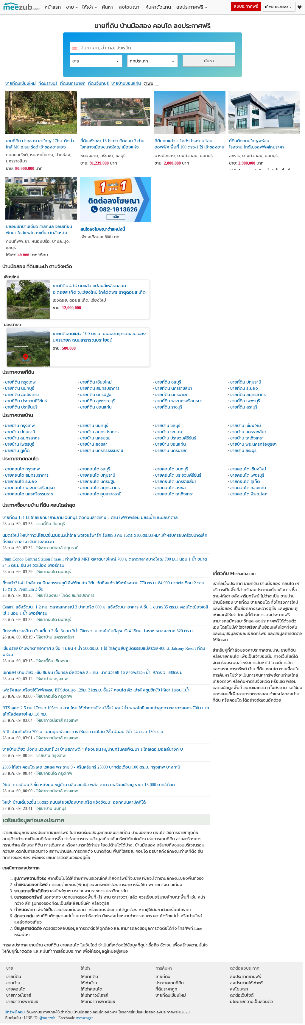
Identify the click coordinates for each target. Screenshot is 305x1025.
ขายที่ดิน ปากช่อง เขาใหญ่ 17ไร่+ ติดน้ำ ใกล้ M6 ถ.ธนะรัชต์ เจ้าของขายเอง (40, 144)
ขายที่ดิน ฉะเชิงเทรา (22, 394)
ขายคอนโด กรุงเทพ (22, 469)
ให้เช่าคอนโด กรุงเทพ (54, 696)
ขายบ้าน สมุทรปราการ (99, 432)
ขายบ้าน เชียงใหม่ (245, 425)
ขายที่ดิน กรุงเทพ (20, 382)
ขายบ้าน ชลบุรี (167, 425)
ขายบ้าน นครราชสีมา (248, 432)
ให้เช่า (87, 7)
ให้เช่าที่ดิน (89, 976)
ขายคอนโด (15, 989)
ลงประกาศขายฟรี (245, 976)
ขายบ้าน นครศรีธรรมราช (101, 450)
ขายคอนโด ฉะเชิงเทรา (174, 494)
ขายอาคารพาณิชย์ (22, 1001)
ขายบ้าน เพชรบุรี (19, 444)
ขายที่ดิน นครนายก (172, 394)
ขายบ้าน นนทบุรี (94, 425)
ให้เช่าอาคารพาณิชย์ (98, 1001)
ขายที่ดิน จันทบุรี (50, 524)
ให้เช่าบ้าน (89, 983)
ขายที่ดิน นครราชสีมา (173, 388)
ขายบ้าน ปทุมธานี (20, 432)
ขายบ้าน (13, 983)
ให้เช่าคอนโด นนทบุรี (53, 571)
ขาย (70, 7)
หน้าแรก (53, 7)
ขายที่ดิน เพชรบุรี (245, 401)
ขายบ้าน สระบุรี (243, 450)
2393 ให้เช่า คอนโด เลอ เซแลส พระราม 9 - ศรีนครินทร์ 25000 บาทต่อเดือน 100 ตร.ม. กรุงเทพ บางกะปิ (91, 767)
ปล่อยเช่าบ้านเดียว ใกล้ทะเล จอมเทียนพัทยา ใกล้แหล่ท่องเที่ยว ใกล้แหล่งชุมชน (39, 230)
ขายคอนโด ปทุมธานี (97, 475)
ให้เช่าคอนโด (91, 989)
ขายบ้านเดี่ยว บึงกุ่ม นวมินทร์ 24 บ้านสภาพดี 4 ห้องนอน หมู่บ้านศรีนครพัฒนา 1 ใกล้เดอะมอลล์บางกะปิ (92, 749)
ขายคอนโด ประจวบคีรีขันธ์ (178, 475)
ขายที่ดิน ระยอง (244, 388)
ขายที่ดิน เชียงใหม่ (96, 382)
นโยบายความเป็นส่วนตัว (251, 1001)
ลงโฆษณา (129, 7)
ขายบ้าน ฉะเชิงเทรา (247, 438)
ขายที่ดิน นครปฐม (95, 394)
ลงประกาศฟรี (189, 7)
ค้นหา (107, 7)
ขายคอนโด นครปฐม (98, 481)
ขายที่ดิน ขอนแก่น (96, 407)
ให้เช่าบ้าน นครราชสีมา (55, 637)
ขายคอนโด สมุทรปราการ (27, 475)
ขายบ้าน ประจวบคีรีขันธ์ (175, 438)
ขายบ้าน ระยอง (168, 432)
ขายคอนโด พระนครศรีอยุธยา (31, 488)
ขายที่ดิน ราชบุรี (168, 407)
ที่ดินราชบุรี (47, 83)
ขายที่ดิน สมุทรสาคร (248, 394)
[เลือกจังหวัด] (74, 48)
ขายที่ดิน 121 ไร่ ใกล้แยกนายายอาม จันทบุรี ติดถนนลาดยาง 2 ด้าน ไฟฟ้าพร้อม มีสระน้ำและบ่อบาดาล (90, 517)
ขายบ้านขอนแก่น (126, 83)
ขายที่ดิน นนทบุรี (19, 388)
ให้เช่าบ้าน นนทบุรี (51, 808)
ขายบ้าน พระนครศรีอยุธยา (253, 444)
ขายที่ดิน (13, 976)
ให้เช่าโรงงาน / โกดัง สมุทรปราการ (65, 595)
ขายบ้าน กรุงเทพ (20, 425)
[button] (96, 61)
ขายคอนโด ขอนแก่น (248, 488)
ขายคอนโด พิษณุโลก (248, 494)
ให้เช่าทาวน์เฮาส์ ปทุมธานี (57, 548)
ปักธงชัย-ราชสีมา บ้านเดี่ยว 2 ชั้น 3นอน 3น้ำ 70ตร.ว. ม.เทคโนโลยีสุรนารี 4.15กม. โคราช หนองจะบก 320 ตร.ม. (98, 631)
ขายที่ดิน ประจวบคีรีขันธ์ (26, 401)
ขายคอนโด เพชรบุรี (247, 475)
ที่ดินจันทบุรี (98, 83)
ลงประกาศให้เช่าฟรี (246, 983)
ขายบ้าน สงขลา (94, 444)
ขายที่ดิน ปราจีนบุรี (21, 407)
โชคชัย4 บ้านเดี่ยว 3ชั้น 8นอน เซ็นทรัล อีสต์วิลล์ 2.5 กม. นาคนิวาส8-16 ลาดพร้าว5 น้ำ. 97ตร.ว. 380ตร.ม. (93, 672)
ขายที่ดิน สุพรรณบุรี (97, 401)
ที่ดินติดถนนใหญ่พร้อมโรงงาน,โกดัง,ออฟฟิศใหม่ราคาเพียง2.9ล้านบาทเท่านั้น (256, 145)
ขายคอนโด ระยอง (21, 481)
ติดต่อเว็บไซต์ (241, 995)
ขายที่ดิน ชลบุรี (168, 382)
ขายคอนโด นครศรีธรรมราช (29, 494)
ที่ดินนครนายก (72, 83)
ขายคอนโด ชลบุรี (95, 469)
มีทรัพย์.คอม (15, 1012)
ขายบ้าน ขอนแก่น (170, 444)
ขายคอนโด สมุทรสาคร (100, 488)
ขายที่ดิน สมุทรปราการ (99, 388)
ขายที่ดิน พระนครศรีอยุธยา (179, 401)
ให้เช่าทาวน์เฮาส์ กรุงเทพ (57, 720)
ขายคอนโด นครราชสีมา (175, 481)
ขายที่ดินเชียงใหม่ (20, 83)
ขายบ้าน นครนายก (171, 450)
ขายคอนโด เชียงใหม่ (248, 469)
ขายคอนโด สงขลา (171, 488)
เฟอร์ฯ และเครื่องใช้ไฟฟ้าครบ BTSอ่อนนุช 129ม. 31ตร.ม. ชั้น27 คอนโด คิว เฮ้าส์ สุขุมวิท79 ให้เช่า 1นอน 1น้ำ (95, 690)
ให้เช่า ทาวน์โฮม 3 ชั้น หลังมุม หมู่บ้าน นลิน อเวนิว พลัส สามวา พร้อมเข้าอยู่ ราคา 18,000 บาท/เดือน (88, 785)
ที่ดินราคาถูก (166, 989)
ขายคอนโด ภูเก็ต (245, 481)
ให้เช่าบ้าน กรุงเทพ (52, 679)
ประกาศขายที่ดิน (169, 983)
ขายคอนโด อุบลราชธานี (101, 494)
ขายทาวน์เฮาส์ (18, 995)
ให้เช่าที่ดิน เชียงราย (53, 661)
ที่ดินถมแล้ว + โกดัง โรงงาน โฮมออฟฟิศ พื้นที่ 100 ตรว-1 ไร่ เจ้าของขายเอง (189, 145)
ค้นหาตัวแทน (158, 7)
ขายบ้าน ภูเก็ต (17, 450)
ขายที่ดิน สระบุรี (243, 407)
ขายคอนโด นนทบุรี (171, 469)
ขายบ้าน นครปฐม (95, 438)
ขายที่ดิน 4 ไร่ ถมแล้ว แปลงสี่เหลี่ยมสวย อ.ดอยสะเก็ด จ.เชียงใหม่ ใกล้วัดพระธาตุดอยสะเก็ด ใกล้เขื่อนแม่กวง (99, 292)
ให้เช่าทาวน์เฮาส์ (94, 995)
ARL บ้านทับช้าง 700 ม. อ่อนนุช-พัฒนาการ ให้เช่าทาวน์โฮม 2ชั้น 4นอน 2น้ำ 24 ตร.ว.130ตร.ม (82, 732)
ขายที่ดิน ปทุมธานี (245, 382)
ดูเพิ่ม (148, 83)
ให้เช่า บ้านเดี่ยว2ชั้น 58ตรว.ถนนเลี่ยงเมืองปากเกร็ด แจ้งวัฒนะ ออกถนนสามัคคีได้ (74, 802)
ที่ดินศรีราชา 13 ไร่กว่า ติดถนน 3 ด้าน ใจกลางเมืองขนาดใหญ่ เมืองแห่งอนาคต (112, 145)
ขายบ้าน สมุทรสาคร (22, 438)
